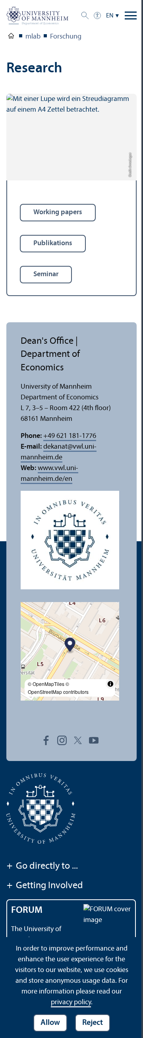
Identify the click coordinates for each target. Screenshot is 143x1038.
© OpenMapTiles (46, 683)
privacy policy (71, 1002)
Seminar (45, 274)
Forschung (65, 37)
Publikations (52, 243)
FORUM (27, 910)
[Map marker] (70, 645)
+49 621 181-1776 (69, 436)
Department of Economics (11, 37)
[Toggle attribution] (110, 684)
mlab (33, 37)
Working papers (57, 212)
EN (110, 16)
